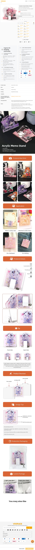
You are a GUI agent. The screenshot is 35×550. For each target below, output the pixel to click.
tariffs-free (25, 7)
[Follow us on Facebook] (10, 530)
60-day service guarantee (23, 10)
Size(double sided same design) (25, 14)
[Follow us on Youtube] (12, 530)
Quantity (25, 21)
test (18, 18)
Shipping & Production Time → (16, 96)
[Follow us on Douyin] (20, 530)
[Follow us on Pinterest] (17, 530)
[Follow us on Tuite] (15, 530)
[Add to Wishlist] (14, 515)
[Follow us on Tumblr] (22, 530)
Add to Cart (29, 548)
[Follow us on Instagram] (8, 530)
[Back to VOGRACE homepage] (17, 524)
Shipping (21, 13)
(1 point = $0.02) (30, 8)
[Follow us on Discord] (27, 530)
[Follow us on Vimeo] (24, 530)
